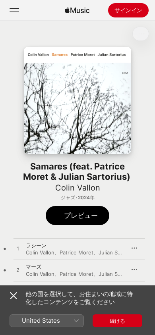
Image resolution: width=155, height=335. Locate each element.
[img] (77, 10)
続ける (117, 321)
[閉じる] (13, 295)
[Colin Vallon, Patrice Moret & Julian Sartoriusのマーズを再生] (18, 270)
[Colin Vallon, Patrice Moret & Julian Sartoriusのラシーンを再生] (18, 248)
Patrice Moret (76, 252)
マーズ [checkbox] (33, 267)
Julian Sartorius (118, 252)
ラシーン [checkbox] (36, 245)
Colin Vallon (77, 188)
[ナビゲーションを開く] (14, 10)
